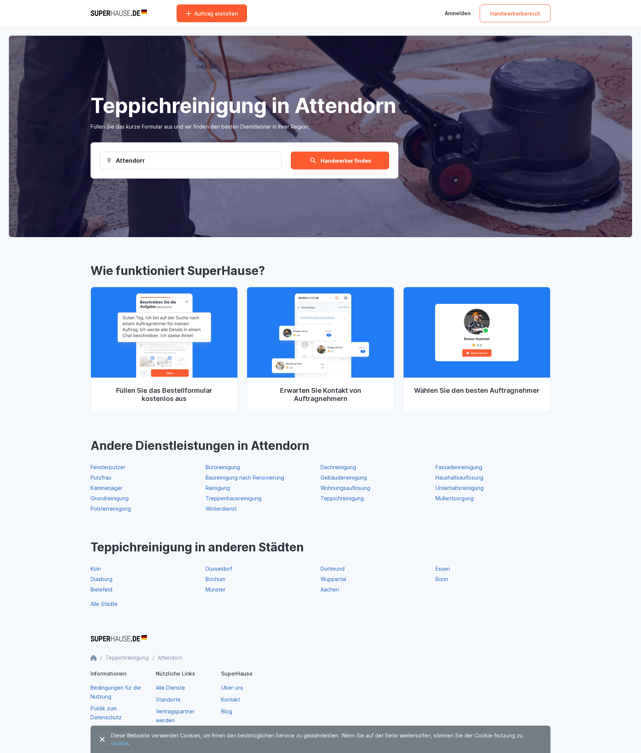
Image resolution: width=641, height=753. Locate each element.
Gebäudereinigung (343, 477)
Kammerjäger (107, 488)
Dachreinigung (338, 467)
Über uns (232, 687)
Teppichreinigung (342, 498)
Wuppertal (333, 579)
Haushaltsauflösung (459, 477)
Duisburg (101, 579)
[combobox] (130, 160)
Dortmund (332, 568)
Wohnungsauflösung (345, 488)
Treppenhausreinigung (234, 498)
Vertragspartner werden (175, 715)
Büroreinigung (223, 467)
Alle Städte (104, 604)
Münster (216, 589)
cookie (119, 743)
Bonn (441, 579)
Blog (226, 711)
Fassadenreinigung (458, 467)
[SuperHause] (119, 13)
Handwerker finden (345, 160)
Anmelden (458, 13)
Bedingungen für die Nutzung (116, 692)
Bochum (215, 579)
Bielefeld (101, 589)
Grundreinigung (110, 498)
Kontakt (230, 699)
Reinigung (218, 488)
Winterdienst (221, 508)
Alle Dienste (170, 687)
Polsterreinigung (111, 508)
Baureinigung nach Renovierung (245, 477)
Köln (96, 568)
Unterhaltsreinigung (459, 488)
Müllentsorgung (454, 498)
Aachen (329, 589)
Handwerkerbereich (515, 13)
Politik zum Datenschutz (106, 712)
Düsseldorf (219, 568)
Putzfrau (101, 477)
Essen (442, 568)
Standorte (168, 699)
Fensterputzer (108, 467)
